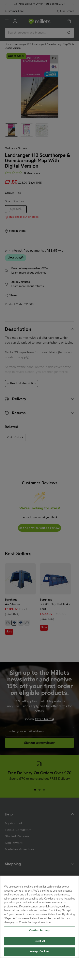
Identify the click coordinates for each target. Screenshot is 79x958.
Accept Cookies (39, 951)
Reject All (39, 941)
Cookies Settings (39, 930)
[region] (39, 916)
